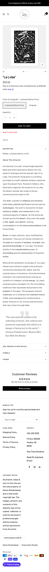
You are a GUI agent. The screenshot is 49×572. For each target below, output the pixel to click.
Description (8, 149)
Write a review (24, 388)
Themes (6, 359)
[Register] (36, 419)
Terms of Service (10, 442)
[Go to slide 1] (23, 71)
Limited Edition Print (14, 105)
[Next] (45, 71)
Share (5, 139)
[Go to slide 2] (25, 71)
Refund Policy (9, 437)
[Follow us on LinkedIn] (39, 467)
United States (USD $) (12, 538)
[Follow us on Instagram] (34, 467)
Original (32, 105)
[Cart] (45, 14)
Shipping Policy (10, 432)
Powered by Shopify (30, 545)
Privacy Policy (9, 447)
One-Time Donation (35, 451)
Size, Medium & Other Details (15, 346)
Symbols (6, 353)
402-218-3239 (33, 433)
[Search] (8, 14)
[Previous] (4, 71)
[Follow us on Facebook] (29, 467)
